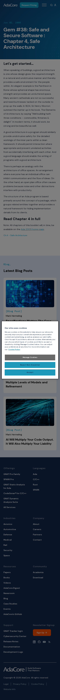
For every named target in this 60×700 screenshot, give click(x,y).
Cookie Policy (14, 349)
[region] (29, 350)
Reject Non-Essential (30, 365)
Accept (30, 372)
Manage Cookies (30, 357)
